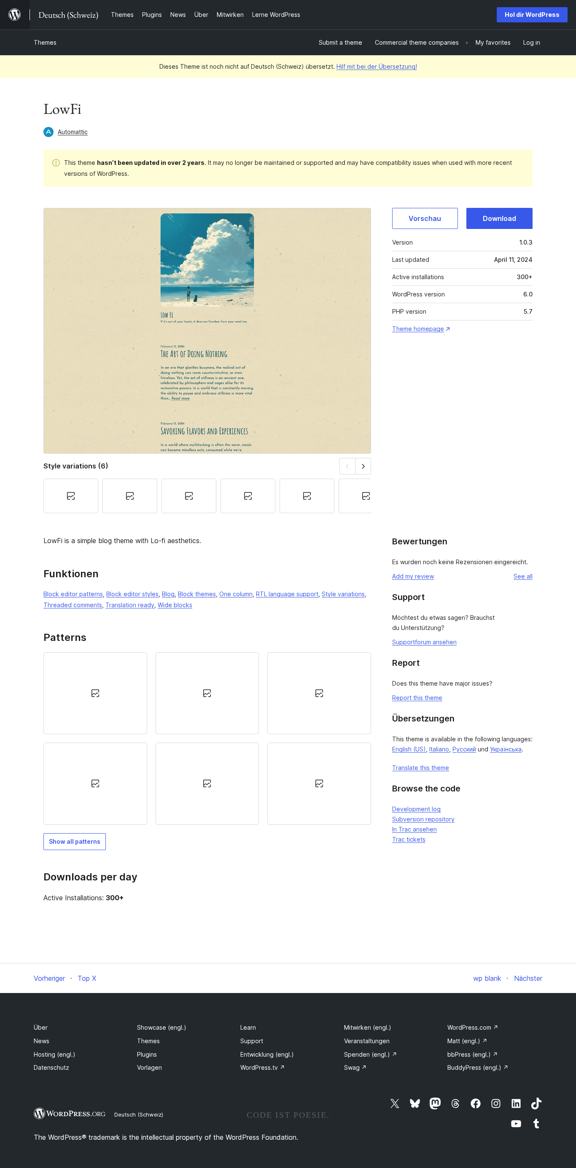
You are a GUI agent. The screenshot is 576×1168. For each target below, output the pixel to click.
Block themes (197, 593)
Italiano (439, 749)
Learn (248, 1027)
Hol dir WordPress (532, 14)
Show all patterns (74, 841)
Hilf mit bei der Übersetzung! (376, 66)
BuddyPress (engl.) (478, 1067)
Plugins (147, 1054)
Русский (464, 749)
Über (41, 1027)
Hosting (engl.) (54, 1054)
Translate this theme (420, 767)
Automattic (73, 131)
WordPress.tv (262, 1067)
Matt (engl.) (467, 1040)
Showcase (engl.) (161, 1027)
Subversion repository (423, 819)
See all (523, 576)
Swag (355, 1067)
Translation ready (129, 604)
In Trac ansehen (414, 829)
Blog (168, 593)
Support (251, 1040)
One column (236, 593)
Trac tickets (408, 839)
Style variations (343, 593)
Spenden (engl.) (370, 1054)
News (41, 1040)
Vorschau (425, 218)
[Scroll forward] (363, 466)
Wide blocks (175, 604)
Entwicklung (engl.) (267, 1054)
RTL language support (287, 593)
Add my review (413, 576)
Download (499, 218)
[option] (95, 693)
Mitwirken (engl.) (367, 1027)
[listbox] (207, 738)
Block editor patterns (73, 593)
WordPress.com (472, 1027)
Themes (45, 42)
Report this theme (417, 697)
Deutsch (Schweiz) (138, 1114)
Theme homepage (418, 328)
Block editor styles (132, 593)
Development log (416, 809)
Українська (506, 749)
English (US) (409, 749)
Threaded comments (72, 604)
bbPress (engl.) (472, 1054)
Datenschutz (51, 1067)
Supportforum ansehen (424, 642)
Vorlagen (149, 1067)
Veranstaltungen (367, 1040)
